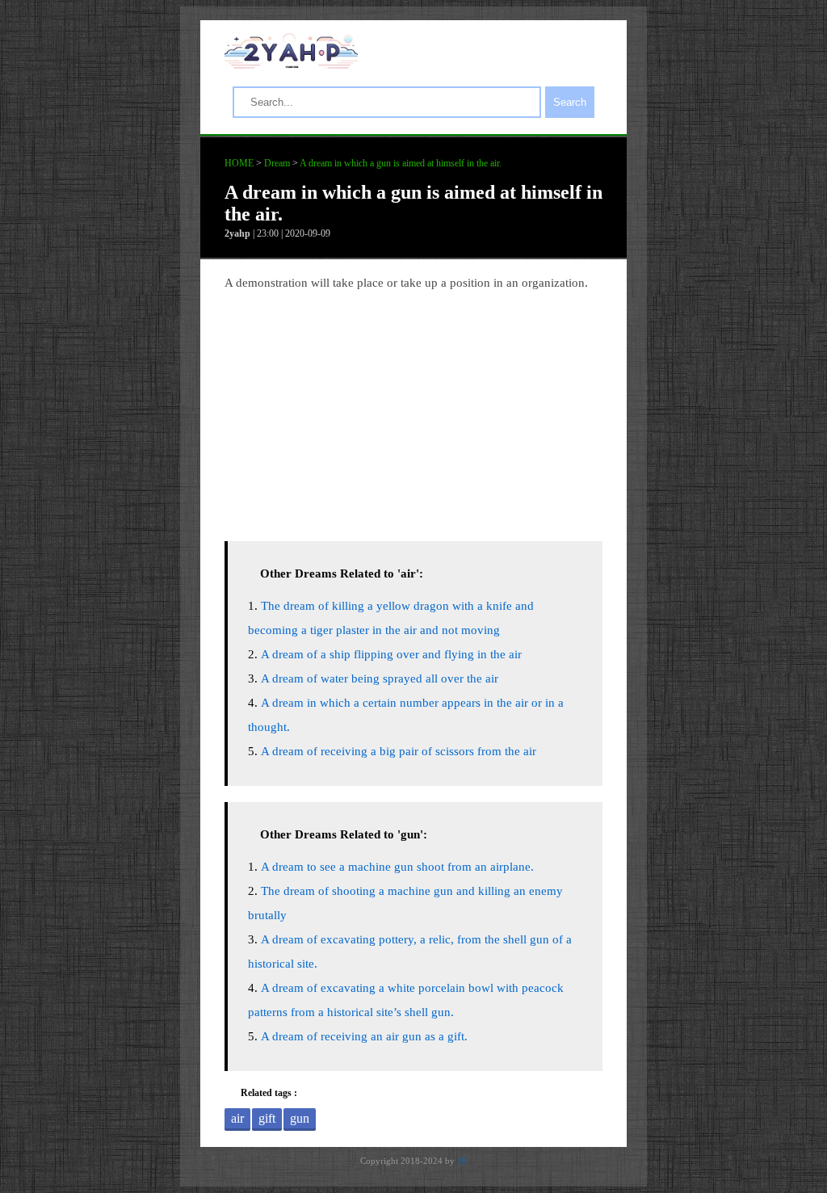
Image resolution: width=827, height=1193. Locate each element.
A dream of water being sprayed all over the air (379, 678)
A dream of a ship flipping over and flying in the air (391, 654)
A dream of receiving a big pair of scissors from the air (398, 751)
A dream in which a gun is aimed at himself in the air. (401, 163)
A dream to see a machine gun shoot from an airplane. (397, 866)
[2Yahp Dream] (291, 64)
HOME (239, 163)
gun (299, 1118)
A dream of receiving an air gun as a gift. (364, 1036)
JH (462, 1161)
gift (266, 1118)
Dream (277, 163)
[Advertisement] (413, 412)
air (237, 1118)
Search (569, 102)
